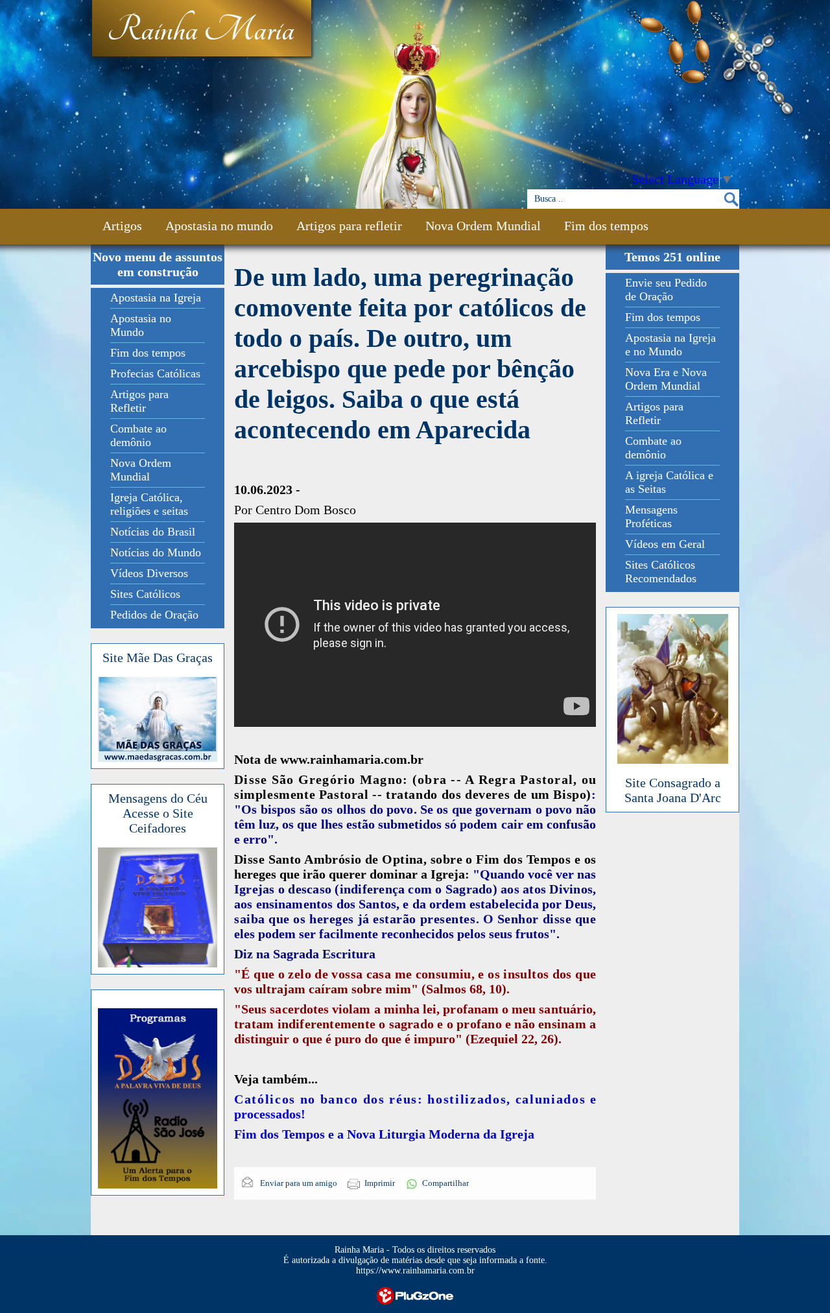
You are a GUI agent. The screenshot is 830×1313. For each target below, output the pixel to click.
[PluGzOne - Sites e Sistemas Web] (415, 1294)
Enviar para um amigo (297, 1183)
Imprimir (379, 1183)
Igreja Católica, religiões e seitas (149, 504)
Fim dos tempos (606, 226)
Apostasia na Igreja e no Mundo (670, 344)
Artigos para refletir (349, 226)
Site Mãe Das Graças (157, 657)
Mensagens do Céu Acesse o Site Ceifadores (158, 813)
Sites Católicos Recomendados (660, 571)
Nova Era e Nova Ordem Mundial (666, 379)
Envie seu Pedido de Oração (666, 289)
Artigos (122, 226)
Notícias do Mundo (155, 552)
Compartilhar (445, 1183)
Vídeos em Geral (665, 544)
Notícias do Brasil (152, 531)
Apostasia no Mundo (140, 325)
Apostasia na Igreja (155, 297)
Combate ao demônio (138, 435)
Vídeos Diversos (149, 573)
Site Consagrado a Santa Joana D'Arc (672, 790)
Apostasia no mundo (219, 226)
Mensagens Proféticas (651, 516)
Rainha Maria (200, 30)
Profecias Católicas (155, 373)
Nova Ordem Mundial (483, 226)
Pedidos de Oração (154, 614)
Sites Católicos (145, 593)
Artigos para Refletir (139, 401)
